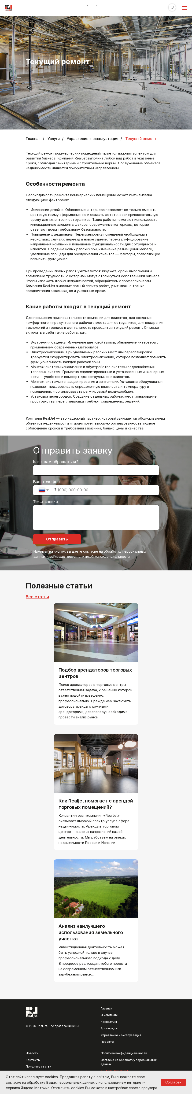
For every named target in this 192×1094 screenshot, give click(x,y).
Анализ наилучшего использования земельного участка (91, 932)
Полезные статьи (38, 1066)
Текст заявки (45, 501)
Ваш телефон (46, 481)
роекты (108, 1041)
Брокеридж (109, 1028)
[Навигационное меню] (184, 8)
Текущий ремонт (141, 139)
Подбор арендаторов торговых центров (95, 673)
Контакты (33, 1060)
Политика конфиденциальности (124, 1053)
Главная (33, 139)
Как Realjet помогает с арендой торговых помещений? (96, 804)
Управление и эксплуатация (92, 139)
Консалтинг (109, 1022)
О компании (109, 1015)
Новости (32, 1053)
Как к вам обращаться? (55, 461)
